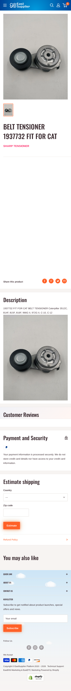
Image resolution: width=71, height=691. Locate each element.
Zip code (8, 505)
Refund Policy (10, 539)
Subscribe (12, 628)
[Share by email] (64, 281)
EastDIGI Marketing (12, 670)
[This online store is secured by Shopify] (35, 677)
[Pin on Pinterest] (51, 281)
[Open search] (52, 5)
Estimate (12, 525)
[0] (65, 5)
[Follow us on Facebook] (29, 647)
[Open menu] (5, 5)
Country (7, 490)
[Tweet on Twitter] (57, 281)
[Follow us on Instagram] (35, 647)
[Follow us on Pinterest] (41, 647)
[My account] (58, 5)
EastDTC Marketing (31, 670)
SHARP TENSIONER (16, 146)
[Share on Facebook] (44, 281)
